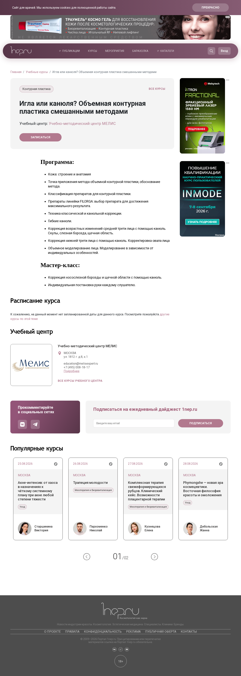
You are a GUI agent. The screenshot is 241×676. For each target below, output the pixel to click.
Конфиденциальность (103, 631)
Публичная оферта (160, 631)
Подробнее (71, 371)
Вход (224, 51)
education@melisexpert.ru (81, 363)
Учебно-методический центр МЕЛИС (82, 123)
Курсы (92, 50)
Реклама (133, 631)
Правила (72, 631)
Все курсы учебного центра (80, 381)
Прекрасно (210, 7)
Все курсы (157, 89)
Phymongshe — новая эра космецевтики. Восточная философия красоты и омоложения (203, 489)
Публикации (71, 50)
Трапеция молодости (90, 483)
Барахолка (140, 50)
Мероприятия (114, 50)
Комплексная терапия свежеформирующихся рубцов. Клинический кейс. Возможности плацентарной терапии (147, 491)
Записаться (40, 137)
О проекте (52, 631)
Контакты (189, 631)
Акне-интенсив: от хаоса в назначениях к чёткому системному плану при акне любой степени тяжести (38, 491)
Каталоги (167, 50)
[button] (86, 556)
